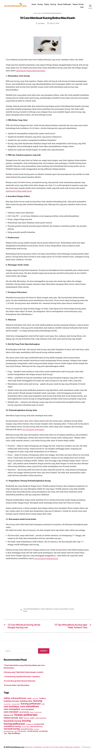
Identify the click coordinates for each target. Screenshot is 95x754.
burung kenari (7, 704)
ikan (21, 718)
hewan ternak (11, 717)
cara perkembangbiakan (31, 609)
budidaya (42, 698)
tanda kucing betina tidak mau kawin (30, 70)
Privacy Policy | (59, 747)
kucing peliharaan (14, 723)
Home (34, 4)
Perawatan (36, 729)
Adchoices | (29, 747)
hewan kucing (37, 712)
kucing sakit (39, 724)
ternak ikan (43, 731)
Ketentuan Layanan (72, 747)
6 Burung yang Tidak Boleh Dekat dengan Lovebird (23, 672)
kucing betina (63, 609)
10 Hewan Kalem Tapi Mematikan (16, 685)
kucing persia (29, 724)
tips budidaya (14, 733)
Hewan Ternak (78, 4)
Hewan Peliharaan (64, 4)
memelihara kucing (12, 726)
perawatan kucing (9, 731)
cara (43, 704)
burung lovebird (16, 704)
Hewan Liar (8, 715)
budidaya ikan (26, 701)
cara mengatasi (12, 709)
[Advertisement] (47, 583)
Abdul (42, 23)
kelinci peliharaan (41, 718)
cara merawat (11, 711)
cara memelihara (29, 706)
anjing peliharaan (18, 698)
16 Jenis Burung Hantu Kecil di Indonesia (19, 681)
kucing (55, 609)
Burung (53, 4)
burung (37, 700)
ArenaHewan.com (17, 747)
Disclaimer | (38, 747)
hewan (31, 712)
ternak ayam (22, 731)
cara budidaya (11, 706)
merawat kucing (12, 729)
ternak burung (32, 731)
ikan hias (26, 718)
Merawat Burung (36, 726)
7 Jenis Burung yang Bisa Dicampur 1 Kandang (22, 676)
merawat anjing (26, 726)
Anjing (46, 4)
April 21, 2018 (54, 23)
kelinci (32, 718)
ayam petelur (35, 698)
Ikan (82, 7)
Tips (5, 733)
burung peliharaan (31, 703)
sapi (15, 731)
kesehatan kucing (12, 721)
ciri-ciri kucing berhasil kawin (46, 558)
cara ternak (24, 712)
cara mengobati (27, 709)
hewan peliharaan (47, 609)
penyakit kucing (27, 729)
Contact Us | (48, 747)
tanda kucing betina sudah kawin (19, 191)
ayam (29, 698)
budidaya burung (11, 701)
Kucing (40, 4)
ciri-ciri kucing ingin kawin (33, 429)
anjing (7, 698)
